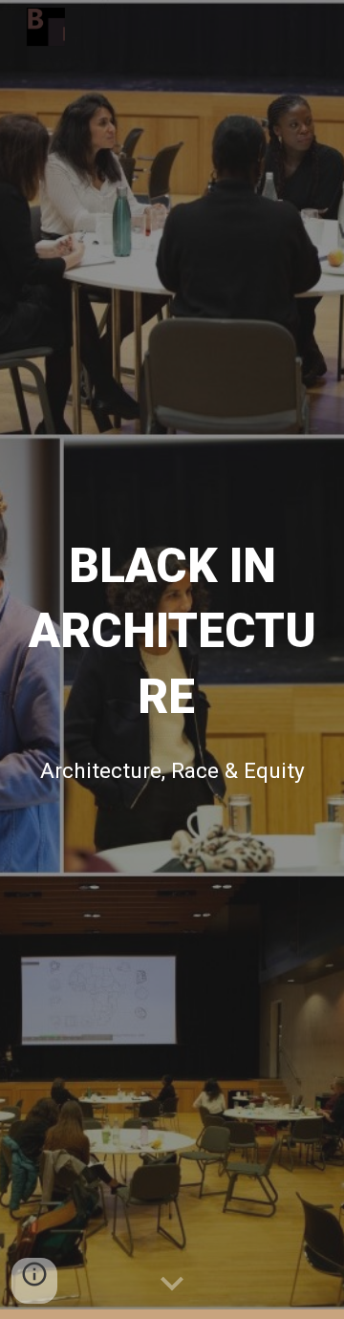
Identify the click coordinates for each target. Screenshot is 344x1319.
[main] (172, 629)
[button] (172, 1285)
